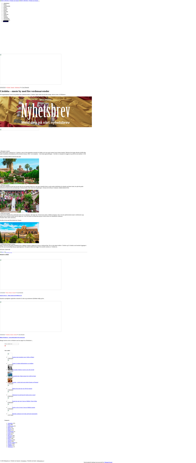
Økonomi (10, 435)
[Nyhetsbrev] (46, 126)
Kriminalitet (10, 431)
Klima (9, 430)
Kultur (8, 87)
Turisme (14, 292)
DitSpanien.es (40, 461)
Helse (9, 427)
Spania (12, 87)
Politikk (9, 437)
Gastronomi (10, 426)
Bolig (9, 424)
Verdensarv (7, 19)
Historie (9, 428)
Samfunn (8, 334)
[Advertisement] (98, 42)
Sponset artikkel (11, 442)
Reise (7, 292)
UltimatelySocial (108, 462)
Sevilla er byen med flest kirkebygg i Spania (10, 220)
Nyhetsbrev (23, 461)
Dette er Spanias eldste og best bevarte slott (10, 156)
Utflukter (10, 445)
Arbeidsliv (10, 423)
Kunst (9, 434)
